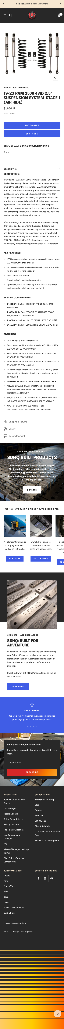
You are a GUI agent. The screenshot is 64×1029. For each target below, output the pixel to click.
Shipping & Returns (18, 422)
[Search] (10, 15)
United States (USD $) (15, 923)
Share (6, 152)
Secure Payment (17, 436)
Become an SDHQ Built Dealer (14, 801)
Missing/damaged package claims (16, 851)
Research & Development (47, 840)
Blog (37, 805)
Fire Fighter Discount (13, 830)
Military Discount (11, 824)
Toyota (7, 875)
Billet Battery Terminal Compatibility (14, 860)
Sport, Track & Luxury (14, 907)
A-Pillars (15, 559)
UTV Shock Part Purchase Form (47, 833)
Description (10, 169)
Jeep (6, 897)
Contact (39, 810)
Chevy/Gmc (9, 886)
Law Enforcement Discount (12, 837)
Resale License (11, 814)
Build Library (9, 913)
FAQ (5, 844)
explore (32, 490)
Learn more (43, 4)
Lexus (6, 902)
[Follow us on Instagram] (45, 878)
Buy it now (32, 134)
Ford (6, 881)
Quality (12, 429)
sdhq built (18, 687)
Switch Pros (40, 559)
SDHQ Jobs (40, 821)
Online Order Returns (13, 819)
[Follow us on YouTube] (51, 878)
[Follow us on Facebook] (38, 878)
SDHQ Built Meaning (44, 799)
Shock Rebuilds (42, 826)
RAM (6, 891)
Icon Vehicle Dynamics (16, 88)
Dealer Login (9, 808)
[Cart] (58, 15)
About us (39, 815)
